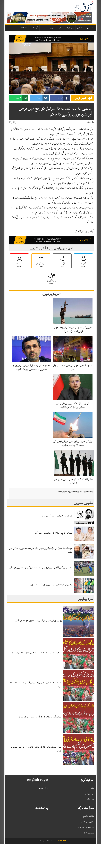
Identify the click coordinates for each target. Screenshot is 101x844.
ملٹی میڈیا (90, 799)
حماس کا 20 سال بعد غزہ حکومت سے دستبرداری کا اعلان (73, 481)
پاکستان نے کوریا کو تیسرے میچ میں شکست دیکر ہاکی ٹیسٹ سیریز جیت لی (40, 567)
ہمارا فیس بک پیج (88, 816)
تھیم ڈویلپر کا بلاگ (88, 833)
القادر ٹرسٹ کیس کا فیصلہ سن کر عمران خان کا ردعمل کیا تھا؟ (36, 652)
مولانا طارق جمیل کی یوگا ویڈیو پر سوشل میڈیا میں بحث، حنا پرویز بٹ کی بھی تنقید (40, 550)
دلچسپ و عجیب (89, 793)
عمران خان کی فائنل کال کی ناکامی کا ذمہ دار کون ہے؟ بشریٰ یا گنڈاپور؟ (36, 749)
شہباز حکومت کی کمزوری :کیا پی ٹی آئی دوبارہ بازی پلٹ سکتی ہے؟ (35, 684)
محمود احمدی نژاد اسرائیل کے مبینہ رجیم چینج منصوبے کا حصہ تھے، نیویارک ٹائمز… (31, 367)
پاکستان (80, 28)
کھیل (52, 28)
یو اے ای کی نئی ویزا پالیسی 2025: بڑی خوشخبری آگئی (38, 620)
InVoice (23, 28)
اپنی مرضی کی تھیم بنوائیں (85, 827)
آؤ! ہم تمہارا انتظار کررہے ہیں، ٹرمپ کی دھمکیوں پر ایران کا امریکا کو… (72, 405)
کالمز (92, 788)
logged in (72, 492)
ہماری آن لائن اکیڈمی (87, 821)
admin (89, 122)
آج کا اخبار (34, 28)
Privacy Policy (43, 788)
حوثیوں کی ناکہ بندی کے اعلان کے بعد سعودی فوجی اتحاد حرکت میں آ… (73, 329)
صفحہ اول (90, 28)
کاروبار (43, 28)
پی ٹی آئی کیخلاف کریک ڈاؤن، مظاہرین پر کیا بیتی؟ (40, 716)
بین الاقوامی (69, 28)
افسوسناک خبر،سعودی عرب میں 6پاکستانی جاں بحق (72, 367)
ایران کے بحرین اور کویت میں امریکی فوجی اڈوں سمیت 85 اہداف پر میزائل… (72, 443)
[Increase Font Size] (14, 123)
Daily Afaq (62, 841)
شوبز (59, 28)
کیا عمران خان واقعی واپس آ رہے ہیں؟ (57, 515)
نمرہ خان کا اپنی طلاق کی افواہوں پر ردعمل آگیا (53, 533)
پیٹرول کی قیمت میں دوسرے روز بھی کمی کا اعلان (51, 584)
